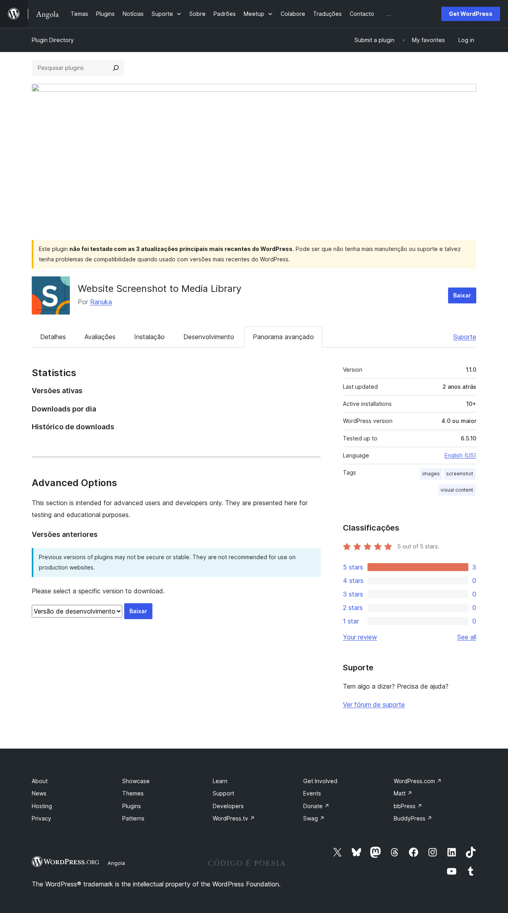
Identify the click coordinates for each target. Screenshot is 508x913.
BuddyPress (413, 818)
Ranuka (101, 302)
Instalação (149, 337)
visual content (457, 490)
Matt (403, 793)
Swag (314, 818)
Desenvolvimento (208, 337)
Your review (360, 637)
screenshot (459, 474)
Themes (133, 793)
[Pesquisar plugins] (116, 68)
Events (312, 793)
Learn (220, 781)
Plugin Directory (53, 40)
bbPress (408, 806)
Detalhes (53, 337)
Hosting (42, 806)
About (40, 781)
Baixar (462, 295)
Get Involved (320, 781)
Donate (316, 806)
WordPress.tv (234, 818)
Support (223, 793)
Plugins (131, 806)
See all (466, 637)
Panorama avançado (283, 337)
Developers (228, 806)
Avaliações (100, 337)
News (39, 793)
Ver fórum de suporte (374, 704)
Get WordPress (471, 13)
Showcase (136, 781)
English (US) (460, 455)
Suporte (464, 337)
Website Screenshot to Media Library (159, 288)
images (431, 474)
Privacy (41, 818)
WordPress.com (418, 781)
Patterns (133, 818)
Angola (116, 863)
